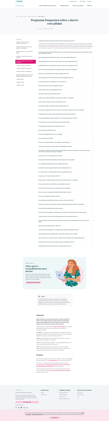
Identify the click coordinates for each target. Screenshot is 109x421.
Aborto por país (80, 392)
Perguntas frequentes (32, 16)
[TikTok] (27, 407)
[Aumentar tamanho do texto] (78, 1)
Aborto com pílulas (62, 396)
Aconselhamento (27, 402)
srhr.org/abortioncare (53, 360)
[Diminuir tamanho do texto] (68, 1)
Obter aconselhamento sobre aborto (47, 5)
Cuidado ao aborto (64, 5)
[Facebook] (16, 407)
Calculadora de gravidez (63, 394)
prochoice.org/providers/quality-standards (59, 370)
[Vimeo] (24, 407)
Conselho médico (44, 394)
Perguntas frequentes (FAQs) (64, 398)
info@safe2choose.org (19, 405)
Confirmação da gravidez (63, 392)
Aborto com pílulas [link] (41, 16)
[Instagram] (18, 407)
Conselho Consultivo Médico (59, 326)
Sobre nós (89, 5)
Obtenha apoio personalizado (33, 282)
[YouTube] (21, 407)
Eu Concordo (54, 417)
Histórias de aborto (80, 394)
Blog (78, 396)
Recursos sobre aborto (78, 5)
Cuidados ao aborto (22, 16)
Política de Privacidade (37, 414)
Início (16, 16)
